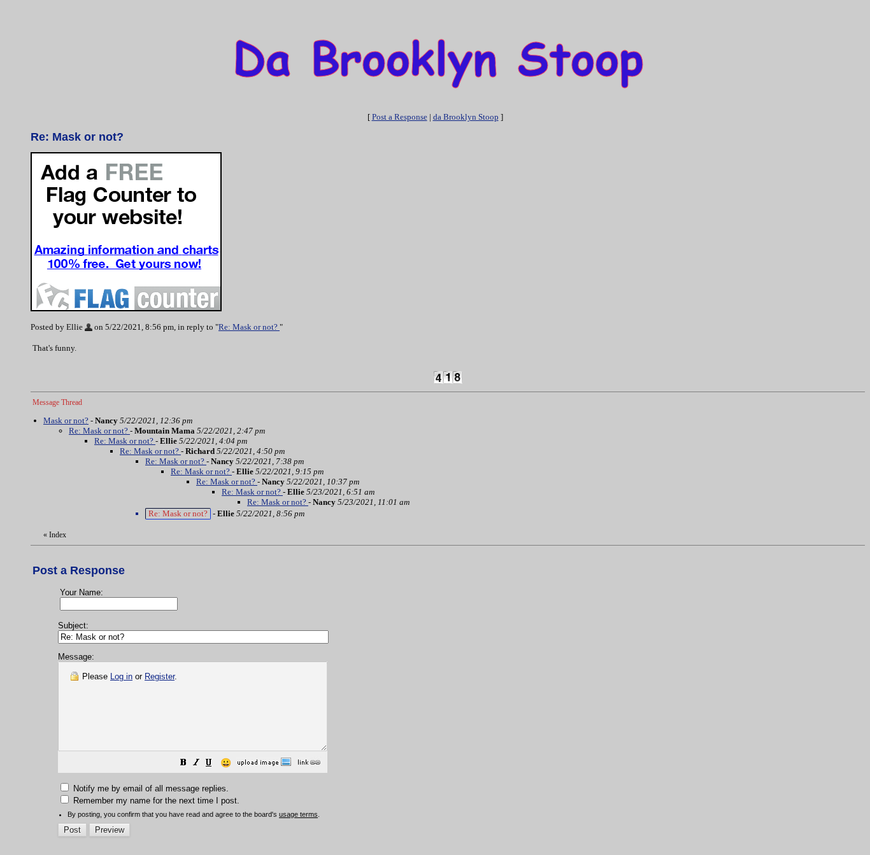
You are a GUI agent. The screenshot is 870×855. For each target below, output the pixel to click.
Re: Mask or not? (249, 327)
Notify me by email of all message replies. (150, 788)
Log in (121, 676)
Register (160, 676)
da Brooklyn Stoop (466, 117)
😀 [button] (225, 763)
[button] (183, 764)
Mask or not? (66, 420)
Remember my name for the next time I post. (155, 800)
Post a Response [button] (399, 117)
